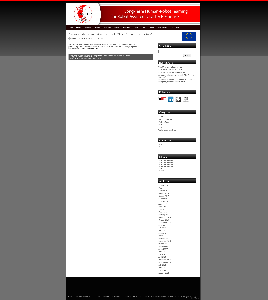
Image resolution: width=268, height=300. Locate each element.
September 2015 (164, 246)
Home (71, 28)
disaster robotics (92, 55)
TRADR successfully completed (170, 67)
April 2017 (162, 209)
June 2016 (162, 231)
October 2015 (163, 244)
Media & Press (83, 57)
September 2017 (164, 199)
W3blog (196, 298)
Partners (97, 28)
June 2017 (162, 204)
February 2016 (164, 238)
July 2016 (162, 228)
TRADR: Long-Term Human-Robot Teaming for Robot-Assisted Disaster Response (98, 296)
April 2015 (162, 257)
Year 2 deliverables (165, 163)
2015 (160, 146)
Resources (107, 28)
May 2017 (162, 207)
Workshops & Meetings (167, 130)
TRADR (95, 57)
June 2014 (162, 268)
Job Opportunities (165, 119)
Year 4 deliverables (165, 167)
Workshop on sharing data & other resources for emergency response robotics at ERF (176, 81)
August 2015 (163, 249)
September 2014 (164, 262)
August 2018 (163, 186)
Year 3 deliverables (165, 165)
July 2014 (162, 265)
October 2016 (163, 220)
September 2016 (164, 223)
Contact (151, 28)
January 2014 (163, 273)
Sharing (161, 170)
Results (116, 28)
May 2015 (162, 254)
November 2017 (164, 193)
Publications (126, 28)
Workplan (88, 28)
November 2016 (164, 217)
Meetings (161, 169)
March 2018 (163, 188)
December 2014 (164, 260)
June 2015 (162, 252)
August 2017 (163, 201)
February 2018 (164, 191)
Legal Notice (175, 28)
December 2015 (164, 241)
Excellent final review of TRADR (170, 70)
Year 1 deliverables (165, 161)
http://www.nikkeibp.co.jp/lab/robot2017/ (83, 49)
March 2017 (163, 212)
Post (90, 57)
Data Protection (162, 28)
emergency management (107, 55)
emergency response (124, 55)
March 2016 (163, 236)
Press (143, 28)
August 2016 (163, 225)
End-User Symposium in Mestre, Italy (172, 72)
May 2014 (162, 270)
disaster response (80, 55)
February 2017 (164, 215)
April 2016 (162, 233)
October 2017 (163, 196)
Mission (78, 28)
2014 (160, 144)
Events (136, 28)
